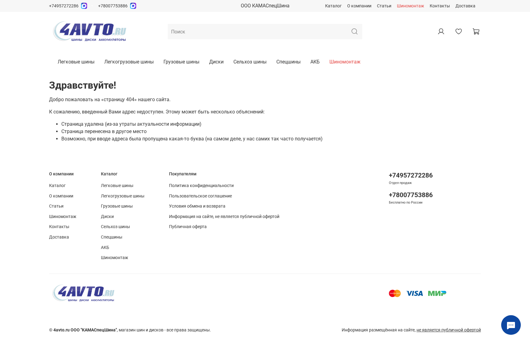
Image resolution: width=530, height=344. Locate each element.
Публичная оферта (188, 226)
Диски (216, 62)
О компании (359, 6)
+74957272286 (64, 6)
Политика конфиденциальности (201, 185)
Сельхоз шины (250, 62)
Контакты (440, 6)
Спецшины (288, 62)
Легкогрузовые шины (129, 62)
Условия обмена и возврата (197, 206)
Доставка (465, 6)
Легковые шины (76, 62)
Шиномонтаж (410, 6)
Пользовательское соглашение (200, 196)
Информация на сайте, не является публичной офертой (224, 216)
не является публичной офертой (449, 330)
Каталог (333, 6)
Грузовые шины (181, 62)
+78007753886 (113, 6)
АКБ (315, 62)
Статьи (384, 6)
